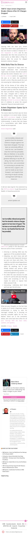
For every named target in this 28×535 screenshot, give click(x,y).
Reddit (15, 326)
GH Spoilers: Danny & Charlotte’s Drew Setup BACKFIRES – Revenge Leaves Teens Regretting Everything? (14, 458)
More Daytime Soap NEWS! (10, 448)
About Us (19, 524)
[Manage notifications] (3, 532)
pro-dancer (9, 117)
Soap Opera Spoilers (11, 524)
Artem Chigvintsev (6, 129)
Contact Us (14, 526)
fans (4, 246)
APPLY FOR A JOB (7, 526)
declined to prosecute (14, 100)
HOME (3, 524)
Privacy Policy (21, 526)
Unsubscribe (14, 528)
